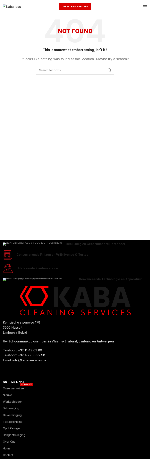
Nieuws (7, 395)
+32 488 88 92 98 (31, 355)
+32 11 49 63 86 (30, 350)
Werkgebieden (12, 401)
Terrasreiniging (12, 421)
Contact (8, 455)
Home (7, 448)
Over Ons (9, 441)
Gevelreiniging (12, 415)
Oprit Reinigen (12, 428)
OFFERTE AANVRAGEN (75, 6)
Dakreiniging (11, 408)
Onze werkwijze (17, 387)
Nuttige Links (14, 381)
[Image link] (75, 300)
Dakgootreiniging (14, 435)
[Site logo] (12, 6)
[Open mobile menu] (145, 7)
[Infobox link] (75, 244)
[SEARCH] (109, 70)
